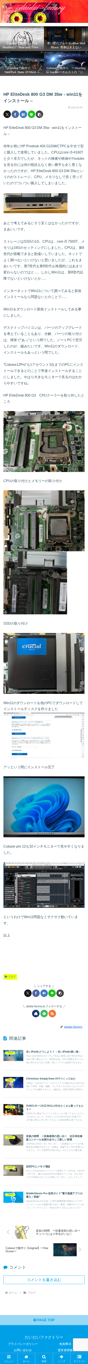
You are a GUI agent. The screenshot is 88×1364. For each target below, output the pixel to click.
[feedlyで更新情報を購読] (44, 1013)
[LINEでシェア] (31, 114)
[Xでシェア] (7, 114)
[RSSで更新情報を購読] (52, 1013)
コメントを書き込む (44, 1280)
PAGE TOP (45, 1320)
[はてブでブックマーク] (23, 114)
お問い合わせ (23, 1350)
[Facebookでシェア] (15, 114)
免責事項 (65, 1344)
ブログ (12, 976)
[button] (39, 114)
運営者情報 (65, 1350)
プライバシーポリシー (23, 1344)
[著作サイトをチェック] (36, 1013)
